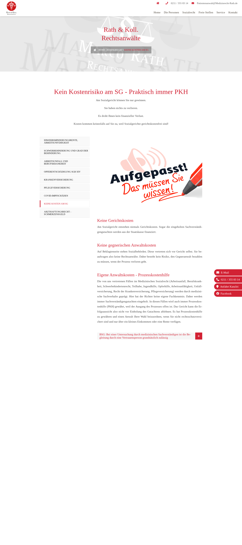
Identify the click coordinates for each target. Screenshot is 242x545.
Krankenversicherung (58, 180)
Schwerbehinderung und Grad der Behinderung (66, 152)
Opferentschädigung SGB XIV (62, 172)
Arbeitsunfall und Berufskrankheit (56, 162)
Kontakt (233, 12)
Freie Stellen (206, 12)
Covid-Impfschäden (56, 196)
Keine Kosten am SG (136, 50)
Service (221, 12)
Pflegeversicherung (57, 188)
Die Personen (171, 12)
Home (157, 12)
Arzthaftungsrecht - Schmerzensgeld (57, 213)
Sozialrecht (188, 12)
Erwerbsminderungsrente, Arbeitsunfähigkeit (61, 141)
